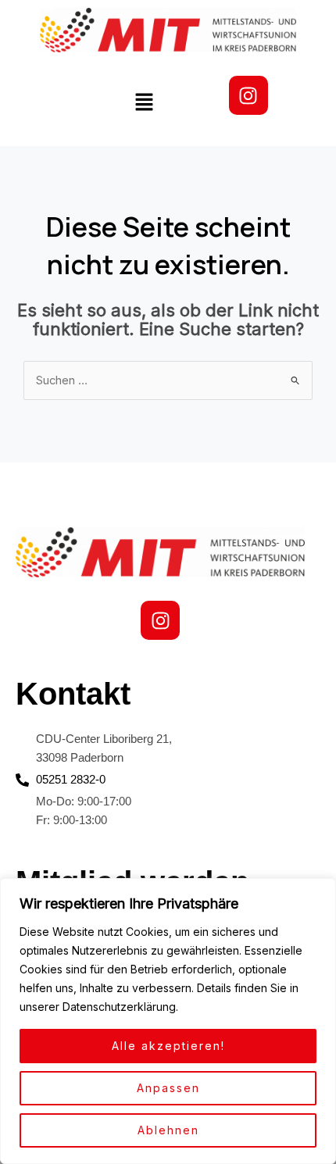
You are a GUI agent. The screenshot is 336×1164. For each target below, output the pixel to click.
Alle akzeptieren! (168, 1045)
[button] (144, 103)
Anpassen (168, 1087)
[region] (168, 1021)
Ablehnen (168, 1130)
